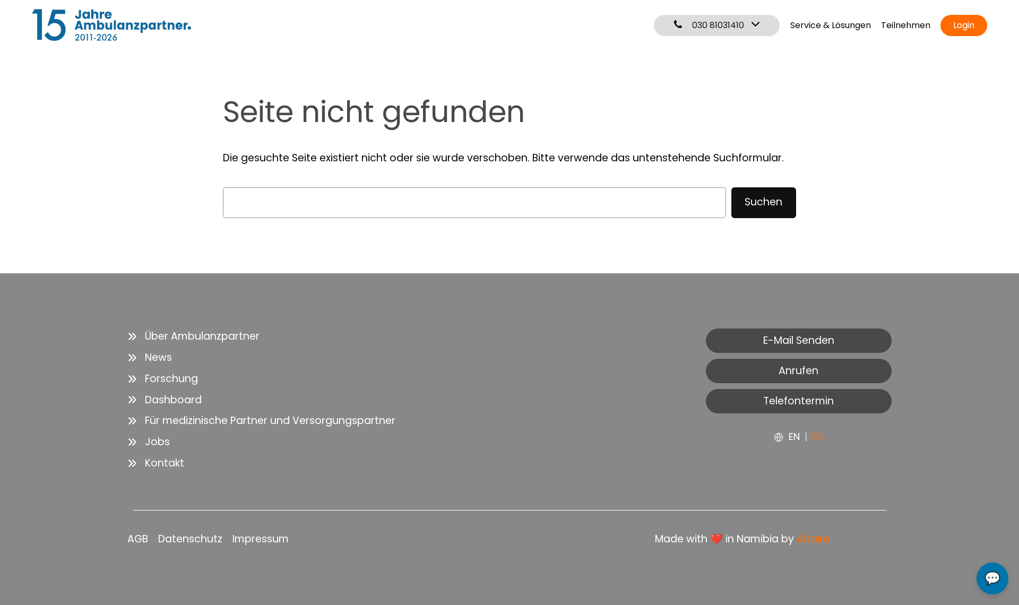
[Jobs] (148, 442)
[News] (149, 358)
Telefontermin (798, 401)
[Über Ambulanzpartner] (193, 336)
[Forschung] (162, 379)
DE (817, 436)
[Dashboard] (164, 400)
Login (963, 25)
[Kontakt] (155, 463)
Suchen (763, 202)
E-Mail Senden (798, 340)
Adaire (813, 539)
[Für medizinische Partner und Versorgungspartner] (261, 421)
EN (794, 436)
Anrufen (798, 371)
